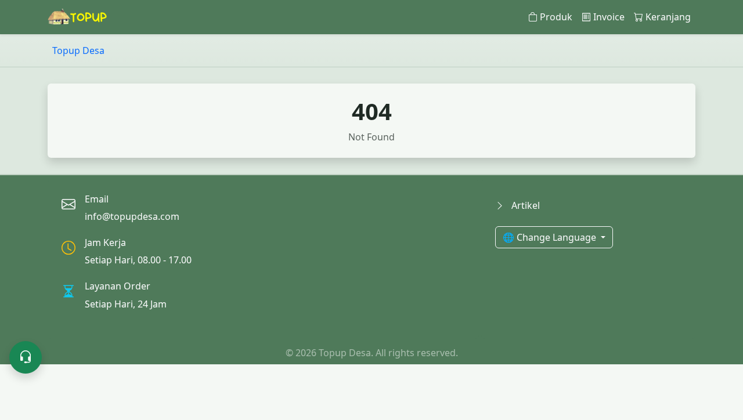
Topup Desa (78, 50)
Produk (556, 16)
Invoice (609, 16)
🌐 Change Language (550, 237)
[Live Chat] (25, 357)
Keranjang (668, 16)
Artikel (524, 205)
